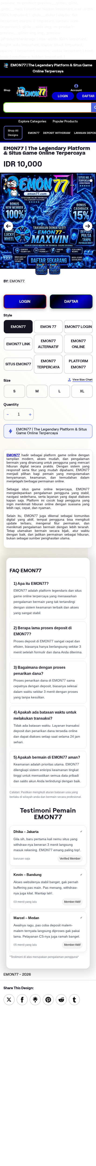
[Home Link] (31, 91)
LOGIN (63, 96)
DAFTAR (71, 301)
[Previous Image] (8, 226)
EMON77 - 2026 (17, 974)
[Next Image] (87, 226)
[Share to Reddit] (61, 999)
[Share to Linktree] (35, 999)
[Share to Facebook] (22, 999)
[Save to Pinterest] (48, 999)
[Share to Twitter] (9, 999)
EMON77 (13, 455)
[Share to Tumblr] (74, 999)
